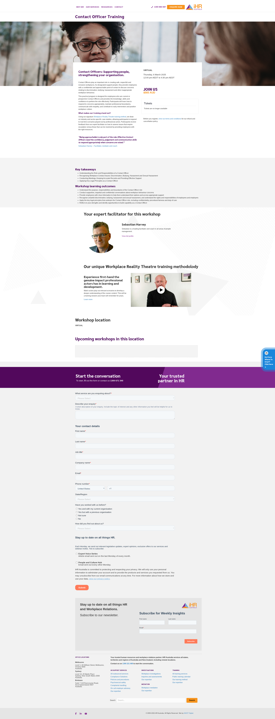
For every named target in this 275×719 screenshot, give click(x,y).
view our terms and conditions (170, 119)
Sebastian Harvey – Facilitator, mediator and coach (97, 146)
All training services (179, 674)
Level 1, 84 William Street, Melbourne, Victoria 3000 (89, 666)
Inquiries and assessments (151, 677)
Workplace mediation (149, 688)
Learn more (88, 299)
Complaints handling (118, 685)
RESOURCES (106, 7)
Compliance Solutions (119, 677)
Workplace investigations (151, 674)
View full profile (128, 236)
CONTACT (119, 7)
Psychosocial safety (118, 682)
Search (112, 700)
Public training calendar (181, 677)
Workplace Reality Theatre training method (110, 117)
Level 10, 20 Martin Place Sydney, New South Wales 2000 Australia (87, 675)
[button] (161, 290)
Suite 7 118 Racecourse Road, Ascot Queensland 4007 (87, 684)
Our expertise (116, 691)
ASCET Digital (188, 713)
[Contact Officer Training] (137, 185)
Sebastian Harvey (134, 224)
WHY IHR (80, 7)
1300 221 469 (127, 663)
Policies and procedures (120, 679)
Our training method (179, 679)
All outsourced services (119, 674)
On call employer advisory (120, 688)
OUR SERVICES (92, 7)
